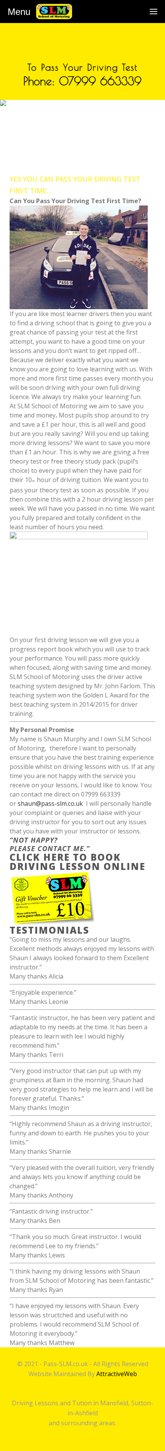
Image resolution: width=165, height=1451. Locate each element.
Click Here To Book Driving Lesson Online (77, 862)
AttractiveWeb (116, 1374)
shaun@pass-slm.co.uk (50, 803)
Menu (19, 12)
